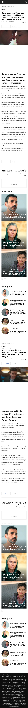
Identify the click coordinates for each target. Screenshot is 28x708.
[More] (19, 26)
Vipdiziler (5, 21)
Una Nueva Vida (14, 269)
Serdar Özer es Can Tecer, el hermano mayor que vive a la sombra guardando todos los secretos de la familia (14, 217)
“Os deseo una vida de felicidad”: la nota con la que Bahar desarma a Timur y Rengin (7, 172)
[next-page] (5, 279)
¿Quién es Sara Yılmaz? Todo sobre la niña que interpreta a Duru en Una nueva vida (18, 322)
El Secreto (14, 212)
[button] (2, 2)
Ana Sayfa (3, 6)
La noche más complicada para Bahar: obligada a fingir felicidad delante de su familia (21, 173)
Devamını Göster (13, 337)
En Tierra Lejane (14, 328)
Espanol (8, 6)
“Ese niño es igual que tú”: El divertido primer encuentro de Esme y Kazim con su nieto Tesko (14, 273)
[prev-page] (2, 279)
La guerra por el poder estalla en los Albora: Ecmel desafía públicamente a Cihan (18, 331)
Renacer (12, 6)
